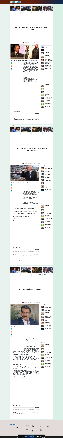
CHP (24, 199)
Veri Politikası (11, 431)
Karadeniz (25, 1)
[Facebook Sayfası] (10, 427)
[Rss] (16, 427)
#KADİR (14, 391)
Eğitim (33, 1)
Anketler (48, 426)
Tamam (51, 437)
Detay (47, 437)
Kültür (13, 266)
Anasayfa (11, 4)
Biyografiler (48, 427)
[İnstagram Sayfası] (12, 427)
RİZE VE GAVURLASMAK (47, 106)
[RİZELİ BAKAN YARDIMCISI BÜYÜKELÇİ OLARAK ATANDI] (24, 51)
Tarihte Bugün (41, 429)
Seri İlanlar (41, 431)
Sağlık (39, 1)
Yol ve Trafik (41, 426)
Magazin (42, 1)
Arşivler (27, 428)
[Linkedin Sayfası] (15, 427)
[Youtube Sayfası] (14, 427)
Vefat (37, 1)
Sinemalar (41, 430)
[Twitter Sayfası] (11, 427)
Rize (23, 1)
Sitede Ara (48, 425)
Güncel (33, 433)
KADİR (14, 364)
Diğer (48, 1)
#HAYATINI (19, 391)
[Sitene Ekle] (19, 427)
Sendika (45, 1)
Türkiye (29, 1)
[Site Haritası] (18, 427)
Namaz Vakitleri (41, 427)
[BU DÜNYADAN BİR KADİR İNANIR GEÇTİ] (24, 314)
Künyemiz (27, 429)
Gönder (37, 249)
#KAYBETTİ (22, 391)
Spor (35, 1)
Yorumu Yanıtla (15, 261)
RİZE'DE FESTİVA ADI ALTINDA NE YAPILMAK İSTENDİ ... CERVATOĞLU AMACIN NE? (48, 92)
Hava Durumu (41, 425)
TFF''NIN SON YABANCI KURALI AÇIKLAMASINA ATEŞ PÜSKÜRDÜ (48, 53)
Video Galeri (27, 425)
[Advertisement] (6, 15)
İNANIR (16, 364)
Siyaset (31, 1)
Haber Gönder (17, 431)
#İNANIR (17, 391)
